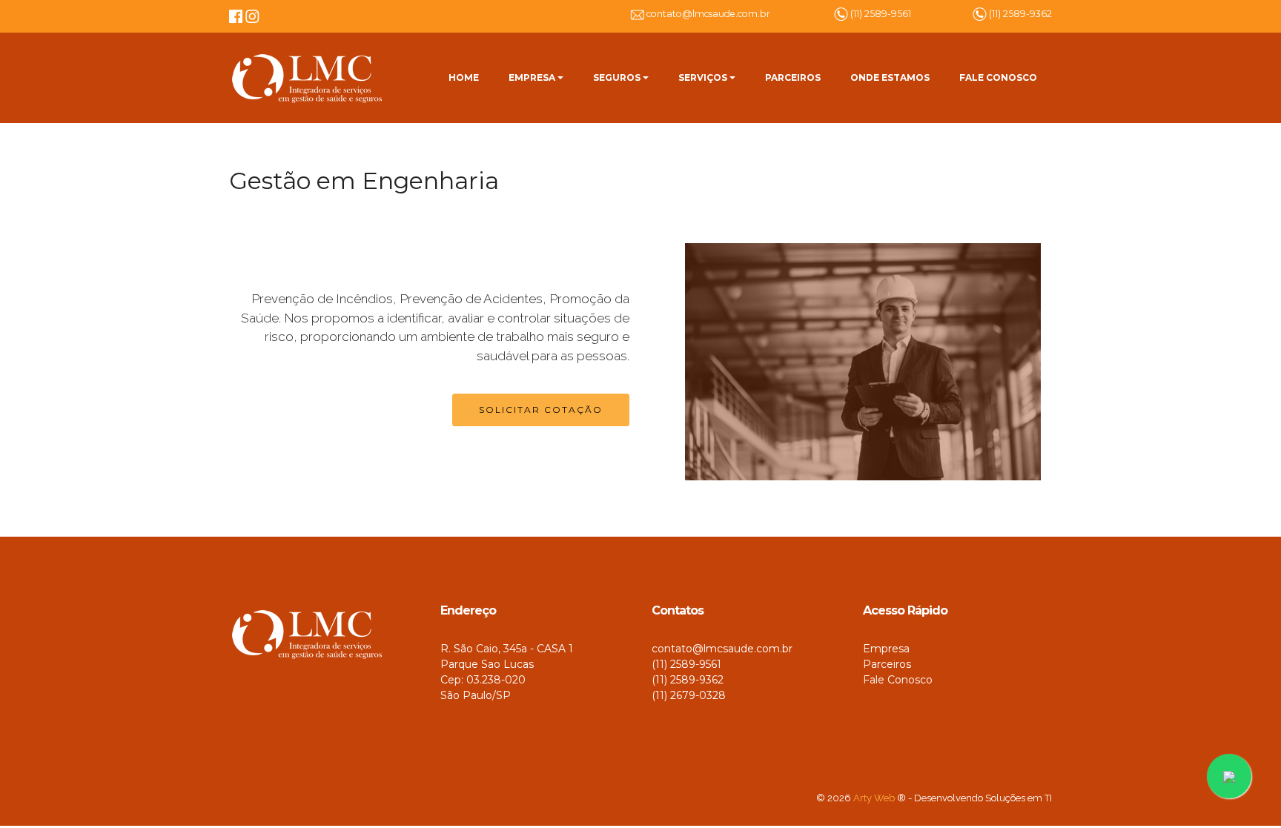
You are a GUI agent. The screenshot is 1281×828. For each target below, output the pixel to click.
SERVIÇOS (702, 77)
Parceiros (887, 664)
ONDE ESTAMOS (890, 77)
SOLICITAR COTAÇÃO (541, 409)
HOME (463, 77)
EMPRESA (532, 77)
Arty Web (874, 798)
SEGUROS (616, 77)
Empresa (886, 648)
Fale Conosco (898, 679)
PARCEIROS (793, 77)
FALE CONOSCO (998, 77)
